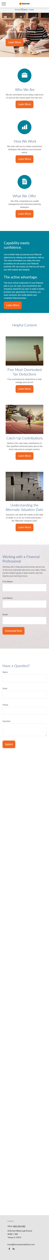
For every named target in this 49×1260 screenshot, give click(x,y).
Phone (5, 705)
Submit (9, 744)
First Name (8, 581)
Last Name (7, 598)
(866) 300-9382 (19, 1226)
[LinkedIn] (13, 1249)
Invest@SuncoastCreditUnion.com (21, 1245)
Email (5, 614)
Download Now (13, 630)
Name (5, 672)
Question (6, 721)
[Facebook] (9, 1249)
